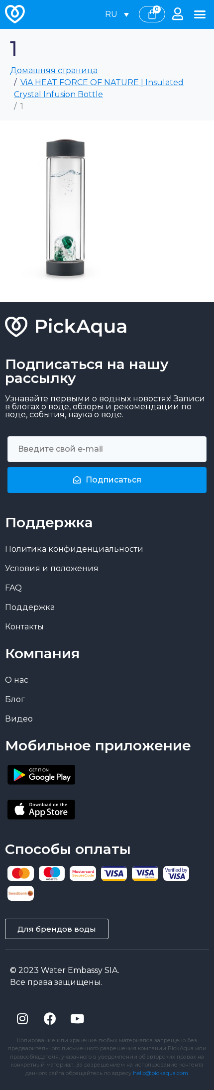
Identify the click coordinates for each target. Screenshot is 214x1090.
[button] (200, 14)
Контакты (24, 626)
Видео (19, 719)
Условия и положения (52, 568)
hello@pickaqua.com (160, 1073)
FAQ (13, 588)
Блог (15, 699)
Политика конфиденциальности (74, 549)
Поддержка (30, 607)
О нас (16, 680)
